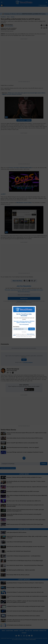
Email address (16, 326)
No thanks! (24, 331)
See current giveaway (24, 324)
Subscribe (31, 328)
